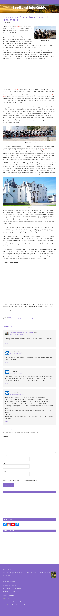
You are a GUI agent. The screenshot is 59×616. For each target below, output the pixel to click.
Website (5, 471)
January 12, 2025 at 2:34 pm (17, 394)
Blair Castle (18, 26)
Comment (6, 436)
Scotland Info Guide (29, 8)
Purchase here (6, 575)
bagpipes (45, 150)
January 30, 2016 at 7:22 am (17, 354)
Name (5, 456)
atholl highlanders (16, 318)
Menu (30, 1)
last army (28, 318)
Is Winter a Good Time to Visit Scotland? (12, 588)
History (10, 317)
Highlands (16, 89)
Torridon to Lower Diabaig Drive (17, 598)
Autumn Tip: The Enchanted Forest (11, 591)
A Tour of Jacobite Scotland (9, 585)
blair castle (22, 318)
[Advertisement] (29, 75)
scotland (32, 318)
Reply (6, 343)
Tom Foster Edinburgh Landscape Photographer (22, 332)
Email (4, 463)
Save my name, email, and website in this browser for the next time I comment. (23, 480)
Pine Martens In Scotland (18, 601)
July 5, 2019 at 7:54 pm (16, 373)
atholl (10, 318)
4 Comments (21, 22)
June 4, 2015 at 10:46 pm (16, 334)
